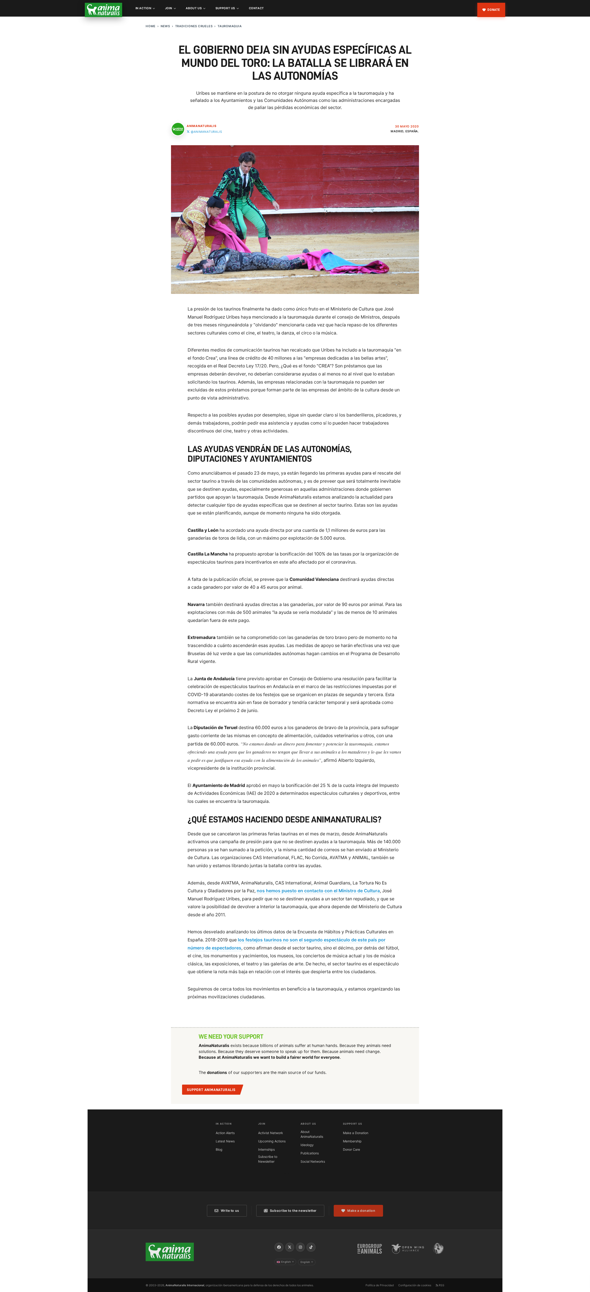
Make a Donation (355, 1133)
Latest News (225, 1141)
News (165, 26)
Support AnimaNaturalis (211, 1090)
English (287, 1261)
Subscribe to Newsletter (267, 1159)
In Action (143, 8)
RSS (441, 1285)
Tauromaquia (230, 26)
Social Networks (313, 1161)
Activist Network (270, 1133)
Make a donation (361, 1210)
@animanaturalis (206, 131)
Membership (352, 1141)
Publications (310, 1153)
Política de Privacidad (380, 1285)
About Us (194, 8)
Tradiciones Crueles (194, 26)
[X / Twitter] (289, 1247)
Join (168, 8)
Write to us (230, 1210)
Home (151, 26)
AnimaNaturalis (201, 126)
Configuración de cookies (414, 1285)
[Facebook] (278, 1247)
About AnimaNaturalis (312, 1134)
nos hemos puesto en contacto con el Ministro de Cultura (318, 890)
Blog (219, 1149)
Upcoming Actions (272, 1141)
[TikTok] (311, 1247)
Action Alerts (225, 1133)
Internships (266, 1149)
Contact (256, 8)
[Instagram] (300, 1247)
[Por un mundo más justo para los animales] (103, 10)
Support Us (225, 8)
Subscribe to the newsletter (293, 1210)
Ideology (307, 1145)
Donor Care (351, 1149)
